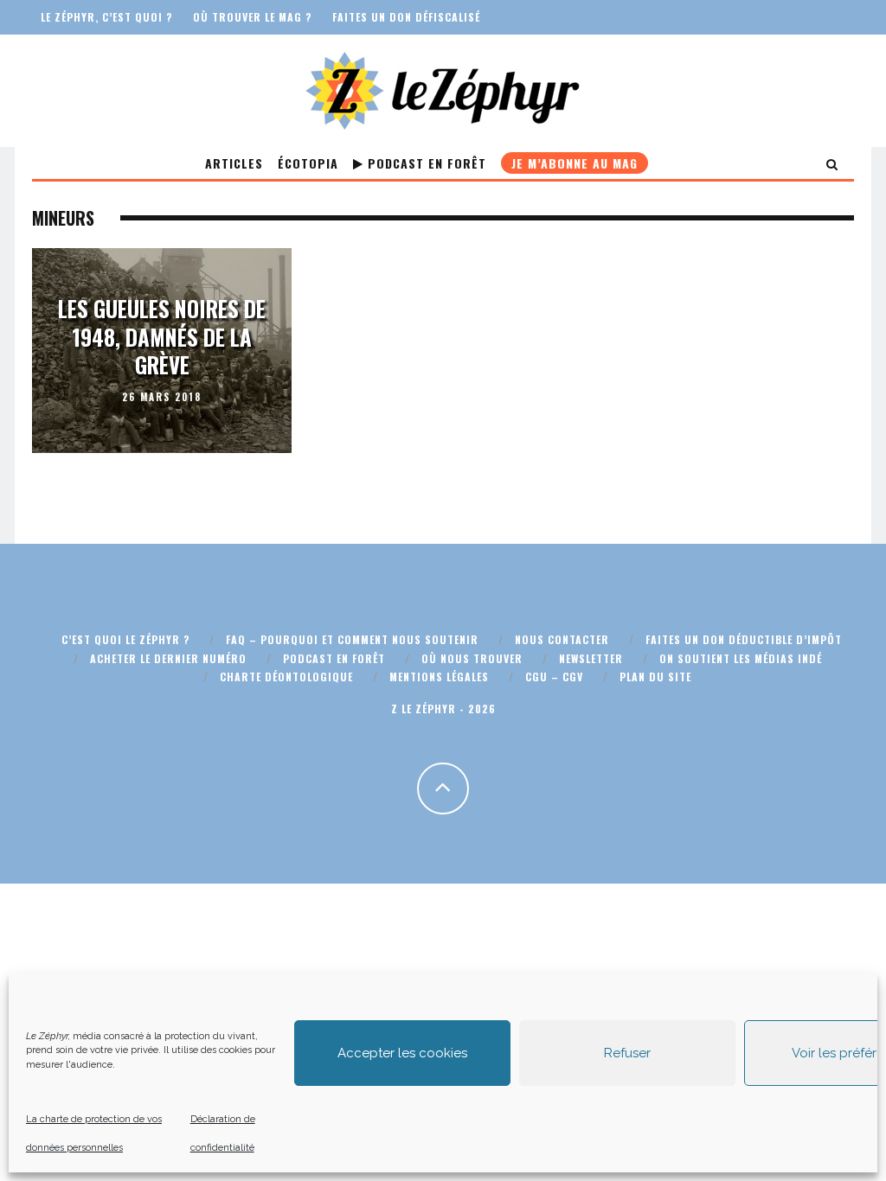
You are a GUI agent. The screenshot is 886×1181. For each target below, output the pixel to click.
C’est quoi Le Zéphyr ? (125, 639)
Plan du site (655, 676)
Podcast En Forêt (424, 163)
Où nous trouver (472, 658)
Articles (234, 163)
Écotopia (308, 163)
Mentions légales (439, 676)
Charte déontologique (286, 676)
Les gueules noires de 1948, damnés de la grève (162, 336)
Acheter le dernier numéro (168, 658)
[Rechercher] (832, 163)
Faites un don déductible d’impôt (743, 639)
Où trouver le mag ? (252, 17)
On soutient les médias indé (740, 658)
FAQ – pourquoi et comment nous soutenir (352, 639)
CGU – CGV (554, 676)
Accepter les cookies (402, 1053)
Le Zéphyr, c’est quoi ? (106, 17)
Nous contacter (562, 639)
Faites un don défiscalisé (406, 17)
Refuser (627, 1053)
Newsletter (591, 658)
